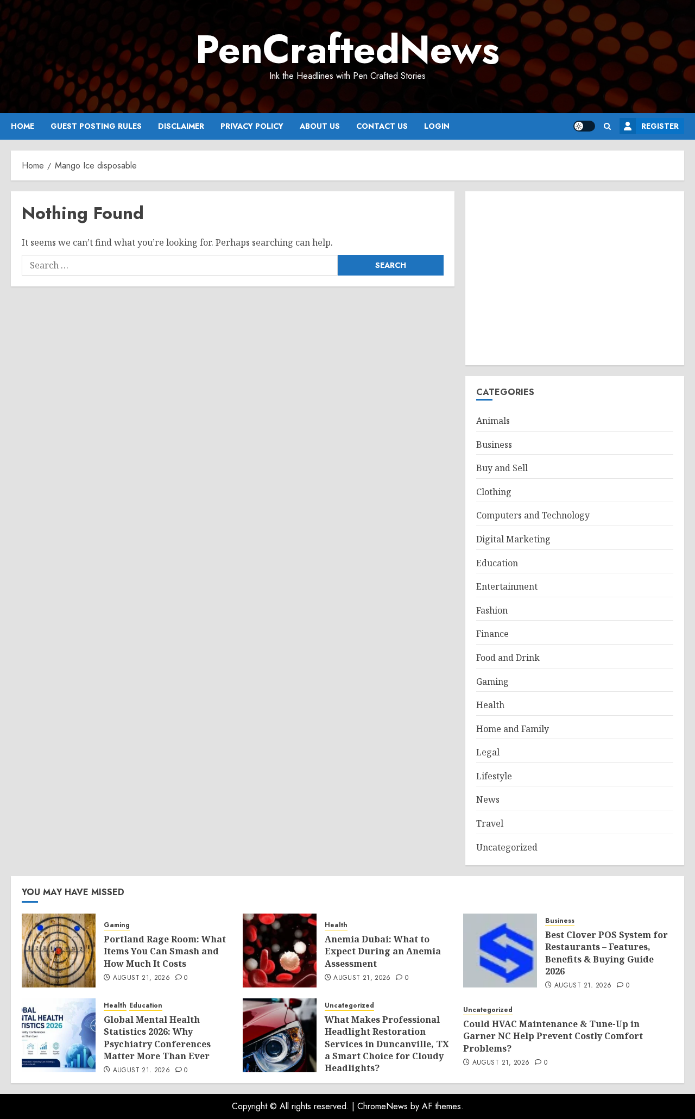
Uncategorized (507, 847)
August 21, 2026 (141, 978)
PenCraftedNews (347, 49)
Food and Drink (508, 658)
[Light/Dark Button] (584, 126)
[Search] (607, 126)
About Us (320, 126)
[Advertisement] (574, 278)
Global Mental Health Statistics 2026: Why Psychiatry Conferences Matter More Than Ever (157, 1038)
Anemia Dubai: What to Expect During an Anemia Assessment (383, 951)
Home (22, 126)
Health (490, 705)
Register (660, 126)
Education (497, 563)
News (488, 799)
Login (437, 126)
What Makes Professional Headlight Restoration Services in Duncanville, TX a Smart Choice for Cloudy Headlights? (387, 1044)
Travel (489, 823)
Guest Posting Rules (96, 126)
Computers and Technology (533, 515)
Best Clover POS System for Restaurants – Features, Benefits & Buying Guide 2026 (606, 953)
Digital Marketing (513, 539)
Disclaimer (181, 126)
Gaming (492, 681)
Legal (488, 752)
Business (494, 445)
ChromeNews (382, 1106)
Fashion (492, 610)
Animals (493, 421)
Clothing (493, 492)
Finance (492, 634)
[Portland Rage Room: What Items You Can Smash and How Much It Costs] (59, 950)
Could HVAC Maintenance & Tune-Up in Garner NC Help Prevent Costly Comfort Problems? (553, 1036)
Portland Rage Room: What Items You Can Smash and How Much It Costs (165, 951)
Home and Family (512, 729)
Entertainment (507, 586)
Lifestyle (494, 776)
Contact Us (382, 126)
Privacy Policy (251, 126)
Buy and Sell (502, 468)
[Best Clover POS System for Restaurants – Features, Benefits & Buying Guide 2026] (500, 950)
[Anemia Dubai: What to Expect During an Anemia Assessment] (280, 950)
